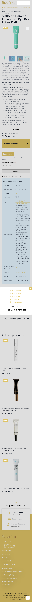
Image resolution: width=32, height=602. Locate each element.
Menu (24, 3)
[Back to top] (27, 598)
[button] (27, 28)
